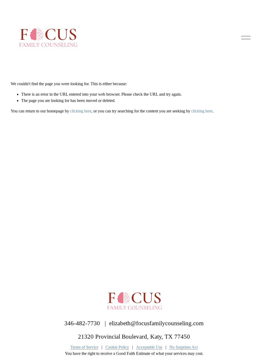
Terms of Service (84, 347)
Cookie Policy (117, 347)
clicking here (80, 111)
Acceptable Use (149, 347)
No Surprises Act (183, 347)
